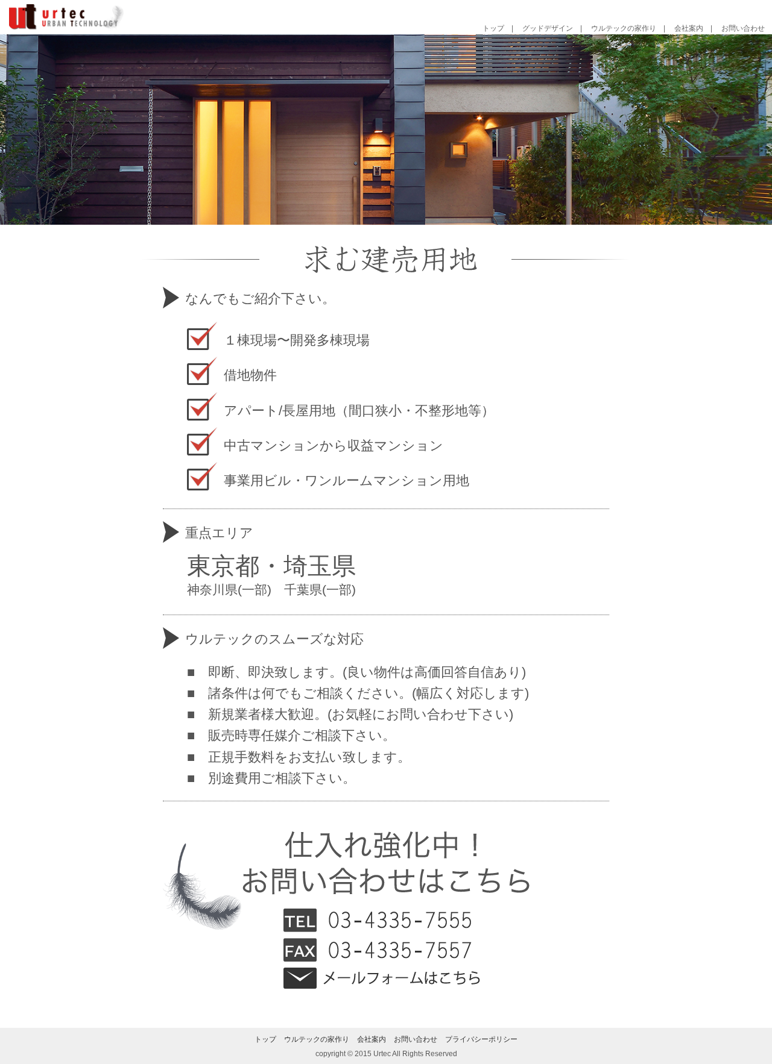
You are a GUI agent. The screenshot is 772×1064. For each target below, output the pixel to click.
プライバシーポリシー (481, 1039)
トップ (493, 28)
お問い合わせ (743, 28)
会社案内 (688, 28)
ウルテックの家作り (623, 28)
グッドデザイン (547, 28)
